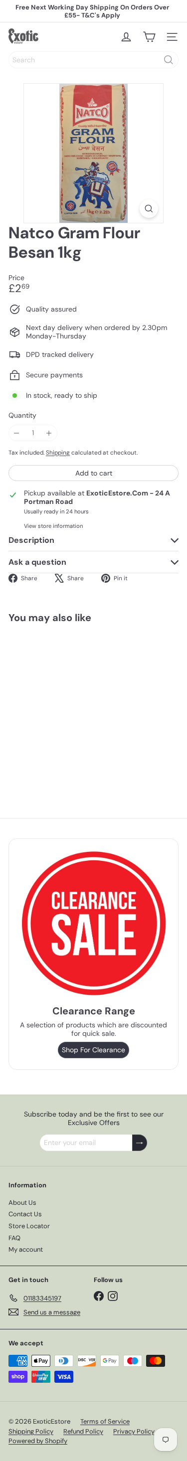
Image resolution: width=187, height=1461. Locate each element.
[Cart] (149, 36)
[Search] (169, 59)
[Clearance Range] (93, 923)
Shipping (58, 453)
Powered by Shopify (37, 1441)
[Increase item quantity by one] (49, 433)
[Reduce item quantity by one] (16, 433)
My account (25, 1249)
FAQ (14, 1238)
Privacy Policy (134, 1431)
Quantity (22, 415)
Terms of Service (105, 1421)
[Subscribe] (139, 1143)
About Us (22, 1202)
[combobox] (93, 59)
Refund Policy (83, 1431)
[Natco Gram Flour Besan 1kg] (70, 704)
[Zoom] (149, 208)
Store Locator (29, 1226)
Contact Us (25, 1214)
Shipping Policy (30, 1431)
